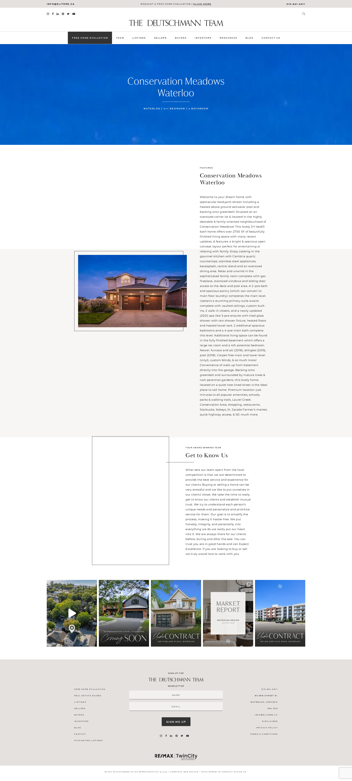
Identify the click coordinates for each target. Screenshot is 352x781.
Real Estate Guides (87, 695)
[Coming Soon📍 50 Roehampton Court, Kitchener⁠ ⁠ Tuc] (124, 613)
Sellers (160, 37)
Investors (203, 37)
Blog (249, 37)
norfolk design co (234, 772)
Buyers (180, 37)
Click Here (202, 3)
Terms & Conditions (264, 734)
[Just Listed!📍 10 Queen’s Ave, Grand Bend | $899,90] (72, 613)
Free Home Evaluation (90, 37)
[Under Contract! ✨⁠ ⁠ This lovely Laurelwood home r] (176, 613)
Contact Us (271, 37)
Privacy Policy (267, 727)
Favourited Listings (88, 740)
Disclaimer (270, 721)
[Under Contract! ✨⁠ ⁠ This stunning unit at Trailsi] (280, 613)
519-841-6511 (296, 3)
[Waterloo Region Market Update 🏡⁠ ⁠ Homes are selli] (228, 613)
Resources (228, 37)
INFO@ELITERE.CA (61, 3)
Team (120, 37)
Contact (80, 734)
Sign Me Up (176, 722)
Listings (139, 37)
